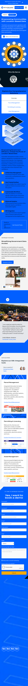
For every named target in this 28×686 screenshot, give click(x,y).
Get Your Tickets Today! (13, 3)
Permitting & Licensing (14, 107)
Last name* (4, 508)
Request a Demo (19, 7)
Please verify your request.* (8, 563)
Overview (14, 98)
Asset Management (14, 111)
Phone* (3, 514)
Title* (2, 534)
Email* (3, 521)
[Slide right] (7, 299)
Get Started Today (17, 225)
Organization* (4, 527)
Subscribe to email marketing (11, 560)
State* (3, 540)
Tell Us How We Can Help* (7, 547)
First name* (4, 501)
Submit (14, 573)
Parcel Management (14, 103)
